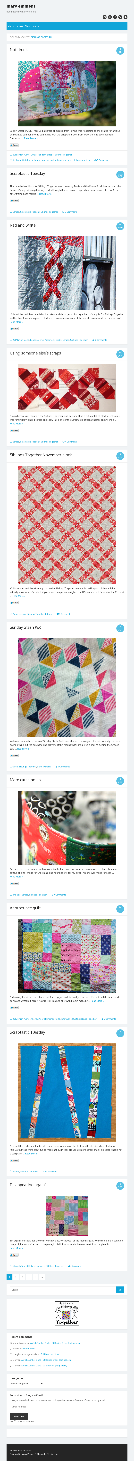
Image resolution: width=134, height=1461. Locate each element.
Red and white (23, 225)
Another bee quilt (25, 907)
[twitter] (110, 17)
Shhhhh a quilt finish (50, 1354)
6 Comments (109, 1019)
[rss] (125, 17)
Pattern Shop (23, 26)
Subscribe (19, 1416)
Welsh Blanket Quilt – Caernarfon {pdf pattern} (44, 1365)
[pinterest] (120, 17)
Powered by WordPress (21, 1454)
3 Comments (71, 211)
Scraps (50, 154)
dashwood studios (40, 160)
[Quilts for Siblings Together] (67, 1325)
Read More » (31, 138)
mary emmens (21, 6)
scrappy (68, 160)
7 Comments (59, 894)
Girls (57, 1019)
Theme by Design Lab (47, 1454)
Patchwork (50, 340)
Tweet (14, 145)
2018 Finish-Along (21, 154)
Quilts (34, 154)
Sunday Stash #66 (26, 627)
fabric (15, 766)
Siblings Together (63, 154)
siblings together (81, 160)
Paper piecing (37, 340)
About (11, 26)
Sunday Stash (43, 766)
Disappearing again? (28, 1184)
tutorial (48, 614)
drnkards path (57, 160)
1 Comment (64, 614)
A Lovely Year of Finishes (42, 1019)
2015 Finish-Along (21, 1019)
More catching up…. (27, 779)
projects (17, 894)
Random (42, 154)
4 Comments (71, 441)
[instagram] (115, 17)
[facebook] (105, 17)
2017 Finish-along (21, 340)
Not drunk (19, 49)
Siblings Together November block (41, 454)
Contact (37, 26)
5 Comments (103, 160)
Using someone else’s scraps (35, 352)
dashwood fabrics (21, 160)
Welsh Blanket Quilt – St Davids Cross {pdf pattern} (55, 1343)
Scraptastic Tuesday (27, 173)
